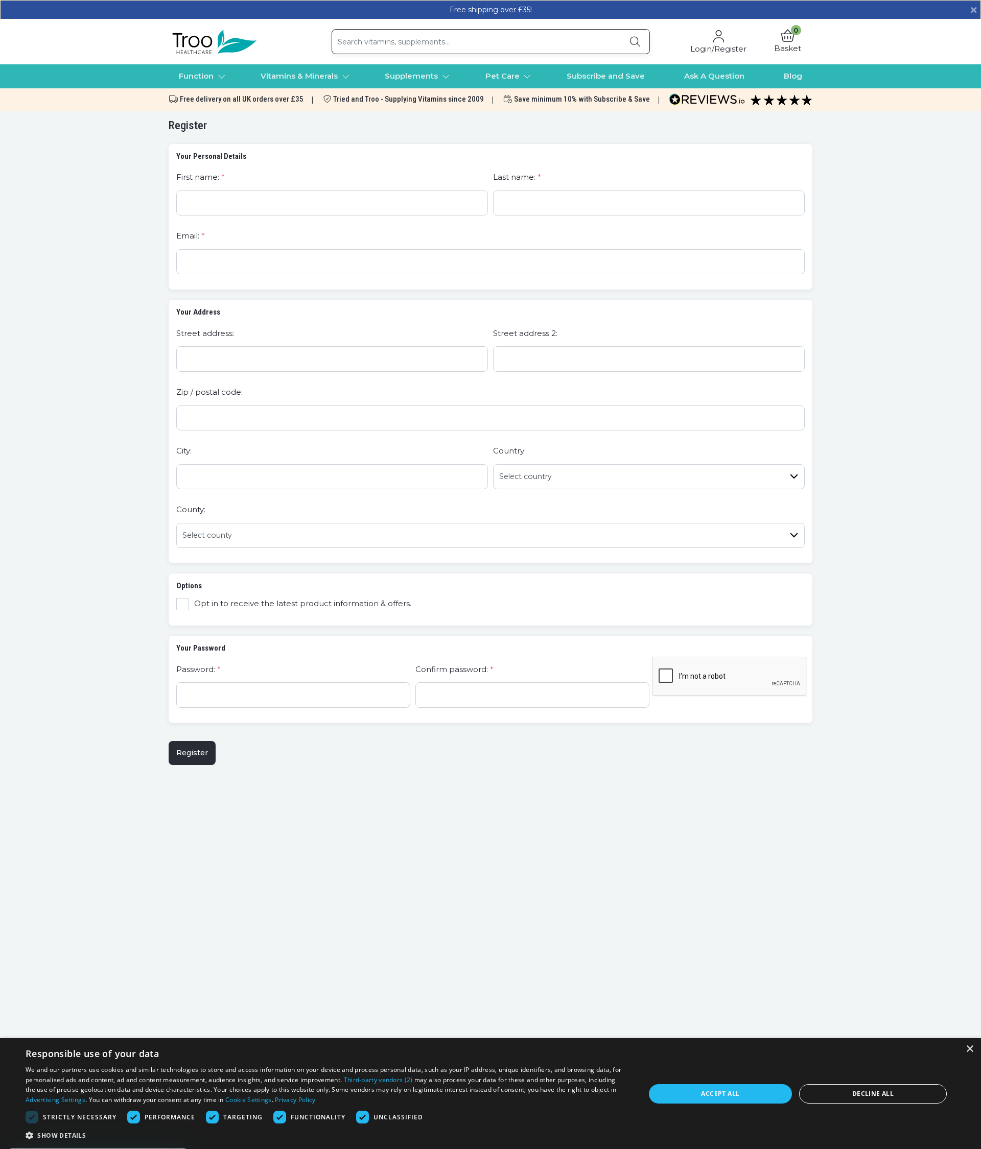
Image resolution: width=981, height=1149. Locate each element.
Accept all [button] (720, 1093)
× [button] (969, 1049)
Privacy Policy (295, 1099)
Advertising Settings (55, 1099)
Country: (509, 451)
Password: (195, 669)
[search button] (635, 42)
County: (190, 509)
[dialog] (490, 1093)
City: (184, 451)
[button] (787, 42)
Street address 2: (525, 333)
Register (192, 752)
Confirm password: (451, 669)
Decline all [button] (873, 1093)
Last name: (514, 177)
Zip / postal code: (209, 392)
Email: (187, 236)
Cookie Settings (248, 1099)
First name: (197, 177)
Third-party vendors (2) (378, 1079)
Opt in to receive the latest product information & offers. (302, 603)
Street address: (205, 333)
